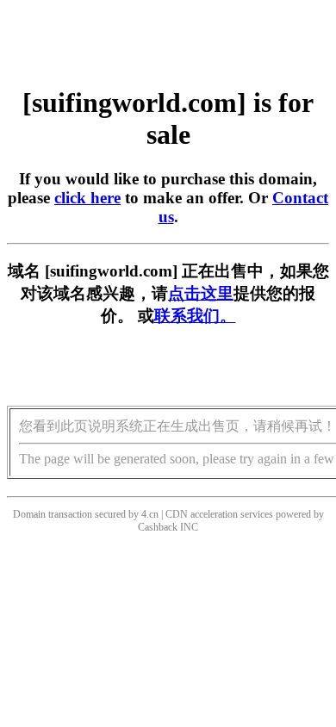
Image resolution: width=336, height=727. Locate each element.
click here (87, 198)
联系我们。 (195, 316)
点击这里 (200, 293)
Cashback (157, 527)
